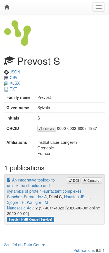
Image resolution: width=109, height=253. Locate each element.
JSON (14, 72)
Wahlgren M (37, 202)
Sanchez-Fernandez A (27, 196)
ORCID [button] (48, 128)
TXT (13, 89)
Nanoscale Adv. (20, 208)
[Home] (6, 7)
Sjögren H (16, 202)
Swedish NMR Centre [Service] (30, 219)
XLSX (14, 83)
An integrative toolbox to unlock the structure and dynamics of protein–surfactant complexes (44, 185)
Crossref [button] (93, 180)
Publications (84, 250)
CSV (13, 77)
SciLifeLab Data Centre (24, 244)
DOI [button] (75, 180)
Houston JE (74, 196)
